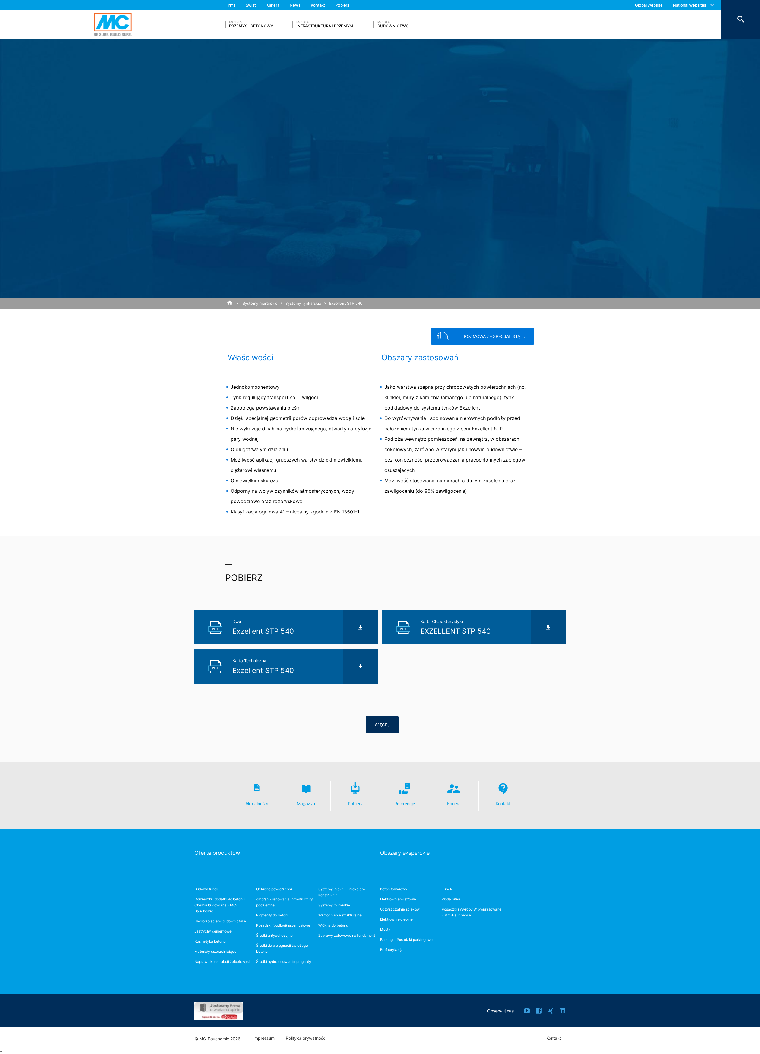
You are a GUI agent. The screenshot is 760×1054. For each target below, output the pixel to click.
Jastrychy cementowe (213, 931)
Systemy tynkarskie (303, 303)
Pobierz (342, 5)
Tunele (447, 889)
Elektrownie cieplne (396, 919)
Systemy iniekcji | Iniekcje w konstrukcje (341, 892)
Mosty (385, 929)
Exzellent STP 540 (345, 303)
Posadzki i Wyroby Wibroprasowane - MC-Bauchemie (471, 912)
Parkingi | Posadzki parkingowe (406, 939)
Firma (230, 5)
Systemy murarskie (260, 303)
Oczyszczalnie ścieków (400, 909)
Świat (251, 5)
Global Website (649, 5)
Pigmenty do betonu (272, 915)
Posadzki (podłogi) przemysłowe (283, 925)
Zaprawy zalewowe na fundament (346, 935)
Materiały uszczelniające (215, 951)
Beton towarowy (393, 889)
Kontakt (318, 5)
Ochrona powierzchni (274, 889)
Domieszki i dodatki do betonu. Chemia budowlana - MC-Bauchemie (220, 905)
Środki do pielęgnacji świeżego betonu (282, 948)
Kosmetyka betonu (210, 941)
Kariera (272, 5)
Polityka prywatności (306, 1038)
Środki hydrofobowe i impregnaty (283, 961)
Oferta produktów (217, 853)
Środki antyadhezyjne (274, 935)
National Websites (689, 5)
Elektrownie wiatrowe (398, 899)
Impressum (264, 1038)
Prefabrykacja (391, 949)
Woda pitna (451, 899)
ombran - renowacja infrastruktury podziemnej (284, 902)
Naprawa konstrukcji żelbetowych (222, 961)
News (295, 5)
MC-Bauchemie (113, 24)
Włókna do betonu (333, 925)
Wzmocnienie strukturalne (340, 915)
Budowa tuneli (206, 889)
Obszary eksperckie (405, 853)
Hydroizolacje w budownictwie (220, 921)
